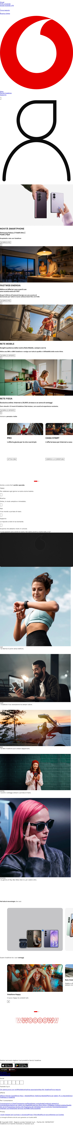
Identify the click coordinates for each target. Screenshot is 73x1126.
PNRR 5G (29, 1108)
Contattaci (63, 1105)
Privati (2, 2)
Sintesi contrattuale (37, 1103)
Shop (1, 91)
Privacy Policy (33, 1115)
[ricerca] (0, 98)
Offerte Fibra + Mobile (21, 1096)
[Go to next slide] (1, 245)
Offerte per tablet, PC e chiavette (57, 1096)
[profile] (36, 141)
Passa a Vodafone (9, 1097)
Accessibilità (36, 1108)
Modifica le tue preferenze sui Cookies (51, 1115)
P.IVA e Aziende (5, 4)
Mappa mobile (54, 1105)
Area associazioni (33, 1089)
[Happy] (1, 494)
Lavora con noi (5, 1074)
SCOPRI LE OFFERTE (8, 355)
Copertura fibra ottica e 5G (40, 1105)
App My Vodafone (45, 1089)
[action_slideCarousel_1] (8, 1001)
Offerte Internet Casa (7, 1096)
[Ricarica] (1, 505)
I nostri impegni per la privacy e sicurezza (14, 1115)
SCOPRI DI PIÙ (5, 242)
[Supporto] (1, 525)
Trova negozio (56, 1089)
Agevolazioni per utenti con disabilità (18, 1105)
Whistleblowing (5, 1075)
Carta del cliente (32, 1107)
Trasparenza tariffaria (23, 1103)
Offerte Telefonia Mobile (37, 1096)
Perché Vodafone (6, 93)
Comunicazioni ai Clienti (8, 1103)
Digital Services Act (19, 1108)
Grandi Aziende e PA (7, 5)
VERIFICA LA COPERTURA (55, 459)
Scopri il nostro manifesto (8, 1057)
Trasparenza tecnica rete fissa (17, 1107)
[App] (1, 515)
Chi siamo (3, 1072)
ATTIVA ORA (12, 459)
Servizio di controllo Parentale (48, 1107)
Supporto (3, 95)
